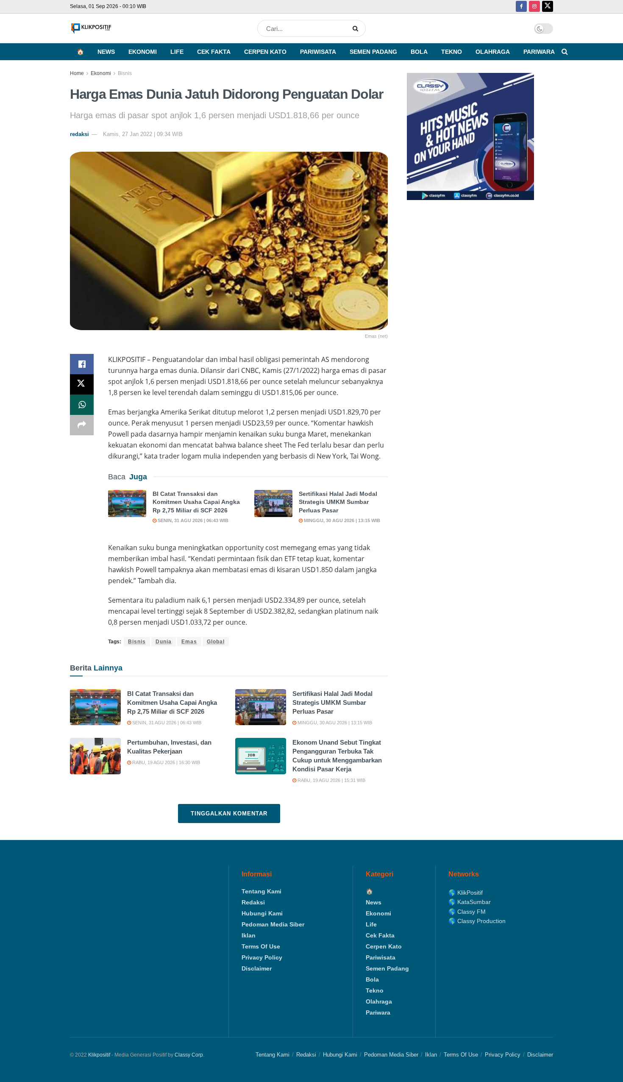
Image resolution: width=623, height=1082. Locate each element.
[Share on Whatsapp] (82, 405)
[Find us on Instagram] (534, 6)
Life (177, 51)
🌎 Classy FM (467, 911)
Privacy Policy (262, 957)
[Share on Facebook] (82, 364)
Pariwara (539, 51)
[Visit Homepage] (91, 28)
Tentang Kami (261, 891)
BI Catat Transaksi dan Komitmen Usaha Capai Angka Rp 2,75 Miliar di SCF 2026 (196, 502)
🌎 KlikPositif (465, 892)
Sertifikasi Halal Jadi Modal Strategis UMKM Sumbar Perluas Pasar (338, 502)
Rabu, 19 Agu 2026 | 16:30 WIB (165, 762)
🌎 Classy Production (477, 921)
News (106, 51)
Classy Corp (189, 1055)
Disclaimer (257, 968)
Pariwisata (318, 51)
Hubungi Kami (262, 913)
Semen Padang (373, 51)
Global (216, 642)
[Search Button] (357, 28)
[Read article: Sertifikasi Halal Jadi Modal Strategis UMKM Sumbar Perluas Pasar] (273, 503)
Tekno (451, 51)
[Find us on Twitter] (547, 6)
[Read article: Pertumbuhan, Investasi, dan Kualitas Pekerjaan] (95, 756)
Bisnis (125, 73)
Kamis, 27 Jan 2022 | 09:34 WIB (143, 134)
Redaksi (253, 902)
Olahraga (493, 51)
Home (77, 73)
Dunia (164, 642)
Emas (189, 642)
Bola (419, 51)
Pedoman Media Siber (273, 924)
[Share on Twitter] (82, 384)
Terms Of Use (261, 946)
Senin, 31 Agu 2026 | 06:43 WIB (192, 520)
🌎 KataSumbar (469, 901)
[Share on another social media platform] (82, 425)
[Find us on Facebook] (521, 6)
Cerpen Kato (265, 51)
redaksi (79, 134)
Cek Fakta (214, 51)
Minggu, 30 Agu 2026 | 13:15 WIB (341, 520)
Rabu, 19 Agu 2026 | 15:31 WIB (330, 780)
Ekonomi (142, 51)
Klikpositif (99, 1055)
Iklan (249, 935)
